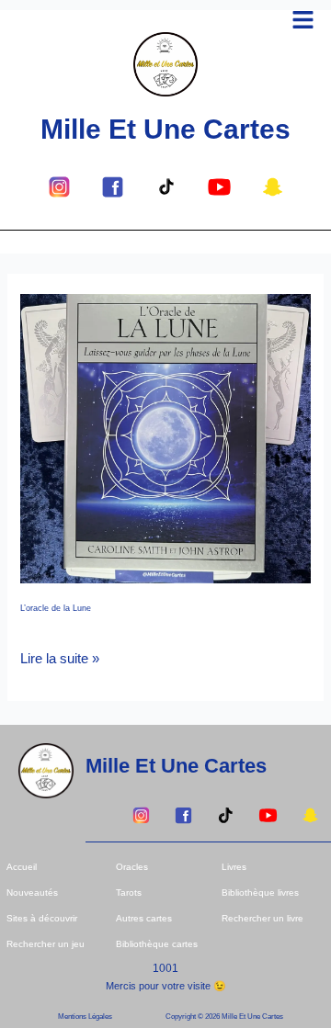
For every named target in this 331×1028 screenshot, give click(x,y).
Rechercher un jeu (45, 944)
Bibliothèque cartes (157, 944)
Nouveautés (32, 892)
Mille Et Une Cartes (165, 129)
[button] (303, 21)
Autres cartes (144, 918)
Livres (234, 867)
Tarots (129, 892)
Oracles (132, 867)
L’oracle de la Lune (55, 608)
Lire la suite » (59, 657)
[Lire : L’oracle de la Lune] (165, 437)
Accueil (21, 867)
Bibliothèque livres (260, 892)
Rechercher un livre (262, 918)
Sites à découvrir (41, 918)
